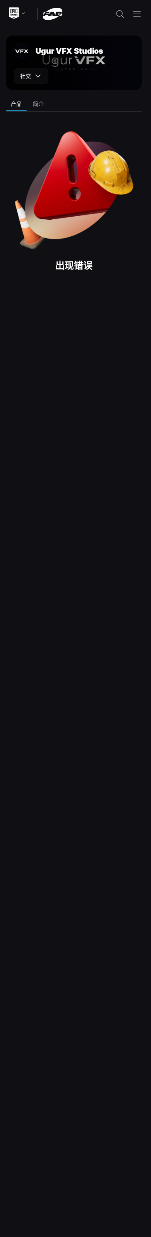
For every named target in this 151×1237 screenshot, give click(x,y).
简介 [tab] (38, 103)
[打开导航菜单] (137, 14)
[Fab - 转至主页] (52, 13)
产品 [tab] (16, 103)
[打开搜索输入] (120, 14)
